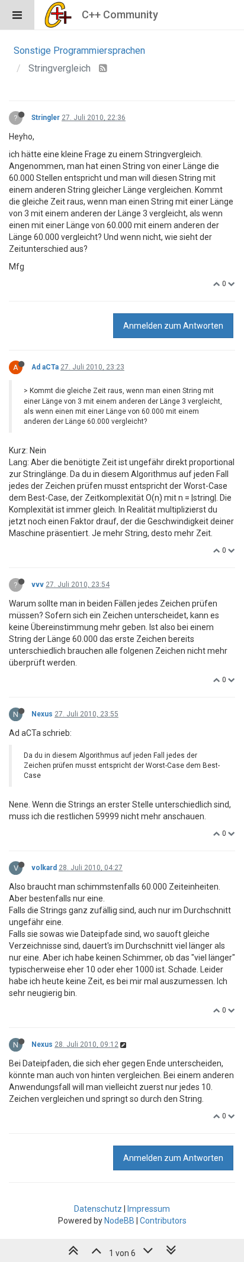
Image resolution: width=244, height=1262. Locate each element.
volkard (44, 868)
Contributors (163, 1220)
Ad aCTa (45, 367)
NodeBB (119, 1220)
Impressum (148, 1209)
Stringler (45, 117)
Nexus (42, 714)
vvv (37, 584)
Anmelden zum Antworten (173, 325)
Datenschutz (98, 1209)
